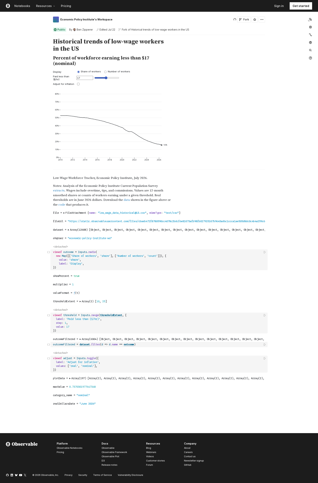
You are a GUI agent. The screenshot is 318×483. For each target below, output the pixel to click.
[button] (48, 36)
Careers (188, 452)
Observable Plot (110, 456)
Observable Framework (114, 452)
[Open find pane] (310, 50)
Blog (148, 448)
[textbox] (159, 259)
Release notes (109, 464)
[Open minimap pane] (310, 35)
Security (82, 475)
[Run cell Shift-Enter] (265, 252)
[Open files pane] (310, 19)
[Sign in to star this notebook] (255, 19)
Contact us (190, 456)
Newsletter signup (194, 460)
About (187, 448)
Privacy (69, 475)
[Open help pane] (310, 58)
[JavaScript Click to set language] (48, 259)
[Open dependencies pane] (310, 42)
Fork (246, 19)
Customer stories (155, 460)
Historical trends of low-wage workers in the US (160, 29)
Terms (102, 475)
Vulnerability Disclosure (130, 475)
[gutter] (25, 45)
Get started (301, 6)
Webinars (151, 452)
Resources (44, 6)
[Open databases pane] (310, 27)
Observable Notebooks (69, 448)
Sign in (279, 6)
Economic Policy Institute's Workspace (86, 19)
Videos (150, 456)
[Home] (22, 455)
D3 (103, 460)
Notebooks (22, 6)
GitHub (187, 464)
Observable (108, 448)
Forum (149, 464)
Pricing (66, 6)
